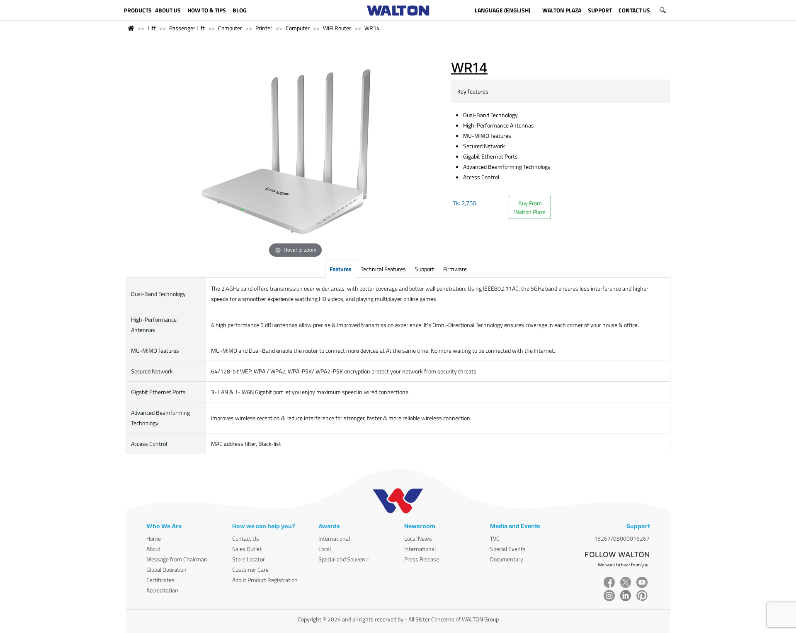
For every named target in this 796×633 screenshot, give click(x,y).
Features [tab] (341, 269)
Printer (263, 28)
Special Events (508, 548)
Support (424, 269)
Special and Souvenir (343, 559)
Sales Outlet (247, 548)
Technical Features (383, 269)
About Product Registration (265, 579)
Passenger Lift (187, 28)
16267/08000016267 (622, 538)
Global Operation (166, 569)
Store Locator (248, 559)
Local (324, 548)
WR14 (372, 28)
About (153, 548)
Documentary (506, 559)
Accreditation (162, 590)
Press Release (421, 559)
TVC (495, 538)
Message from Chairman (176, 559)
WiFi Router (337, 28)
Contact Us (245, 538)
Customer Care (250, 569)
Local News (418, 538)
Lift (152, 28)
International (334, 538)
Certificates (160, 579)
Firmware (455, 269)
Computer (230, 28)
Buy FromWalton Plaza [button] (530, 207)
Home (153, 538)
